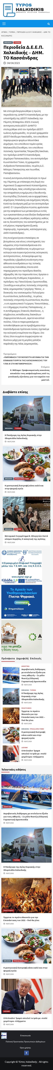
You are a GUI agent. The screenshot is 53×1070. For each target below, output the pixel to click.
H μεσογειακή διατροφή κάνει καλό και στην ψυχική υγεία (33, 735)
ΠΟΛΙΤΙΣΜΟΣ (26, 708)
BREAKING (8, 42)
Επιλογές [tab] (35, 658)
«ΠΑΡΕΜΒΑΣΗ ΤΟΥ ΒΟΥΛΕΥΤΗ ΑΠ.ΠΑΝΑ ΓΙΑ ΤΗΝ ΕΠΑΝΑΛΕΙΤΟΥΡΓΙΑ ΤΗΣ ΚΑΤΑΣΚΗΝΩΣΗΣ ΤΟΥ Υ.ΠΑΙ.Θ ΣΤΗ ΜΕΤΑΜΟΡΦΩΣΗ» (26, 359)
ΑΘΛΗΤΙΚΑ (25, 666)
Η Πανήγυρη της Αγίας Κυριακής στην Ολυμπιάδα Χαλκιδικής (32, 696)
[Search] (48, 23)
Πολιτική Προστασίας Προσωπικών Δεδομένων (25, 1041)
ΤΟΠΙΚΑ (17, 42)
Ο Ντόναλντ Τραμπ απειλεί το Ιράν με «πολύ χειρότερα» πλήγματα (33, 753)
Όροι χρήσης (25, 1047)
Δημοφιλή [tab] (22, 658)
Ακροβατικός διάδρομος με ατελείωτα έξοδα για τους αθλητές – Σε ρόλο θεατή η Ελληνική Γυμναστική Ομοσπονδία (33, 675)
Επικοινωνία (25, 1035)
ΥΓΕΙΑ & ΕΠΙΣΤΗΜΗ (22, 479)
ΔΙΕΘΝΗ (24, 747)
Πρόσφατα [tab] (8, 658)
